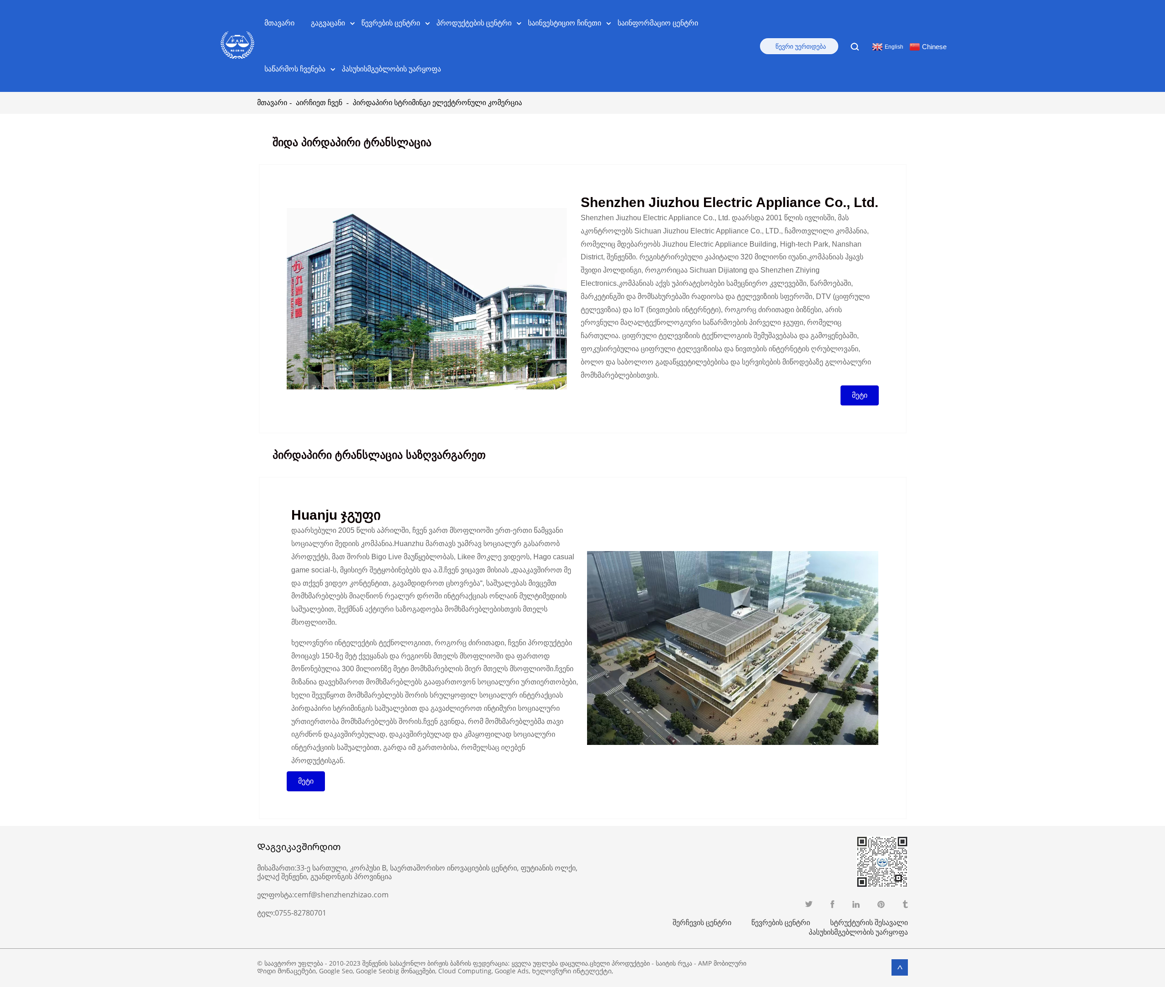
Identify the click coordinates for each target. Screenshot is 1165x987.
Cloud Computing (464, 971)
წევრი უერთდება (800, 46)
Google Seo (336, 971)
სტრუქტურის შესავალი (869, 922)
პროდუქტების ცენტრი (474, 23)
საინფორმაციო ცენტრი (658, 23)
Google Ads (512, 971)
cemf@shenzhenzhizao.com (341, 895)
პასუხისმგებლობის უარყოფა (391, 69)
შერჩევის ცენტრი (702, 922)
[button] (860, 395)
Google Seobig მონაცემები (395, 971)
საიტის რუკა (674, 963)
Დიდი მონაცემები (286, 971)
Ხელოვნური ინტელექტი (572, 971)
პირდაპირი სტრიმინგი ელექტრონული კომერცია (437, 102)
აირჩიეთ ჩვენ (319, 102)
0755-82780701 (300, 913)
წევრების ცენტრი (780, 922)
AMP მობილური (722, 963)
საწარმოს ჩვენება (294, 69)
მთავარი (279, 23)
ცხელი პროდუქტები (620, 963)
